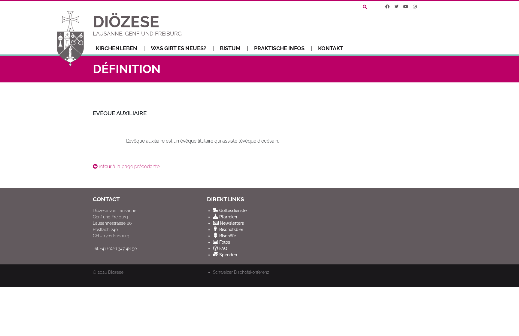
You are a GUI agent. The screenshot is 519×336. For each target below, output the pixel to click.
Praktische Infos (279, 48)
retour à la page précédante (128, 166)
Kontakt (330, 48)
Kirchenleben (116, 48)
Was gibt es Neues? (178, 48)
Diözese (115, 272)
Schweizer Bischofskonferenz (241, 272)
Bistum (230, 48)
